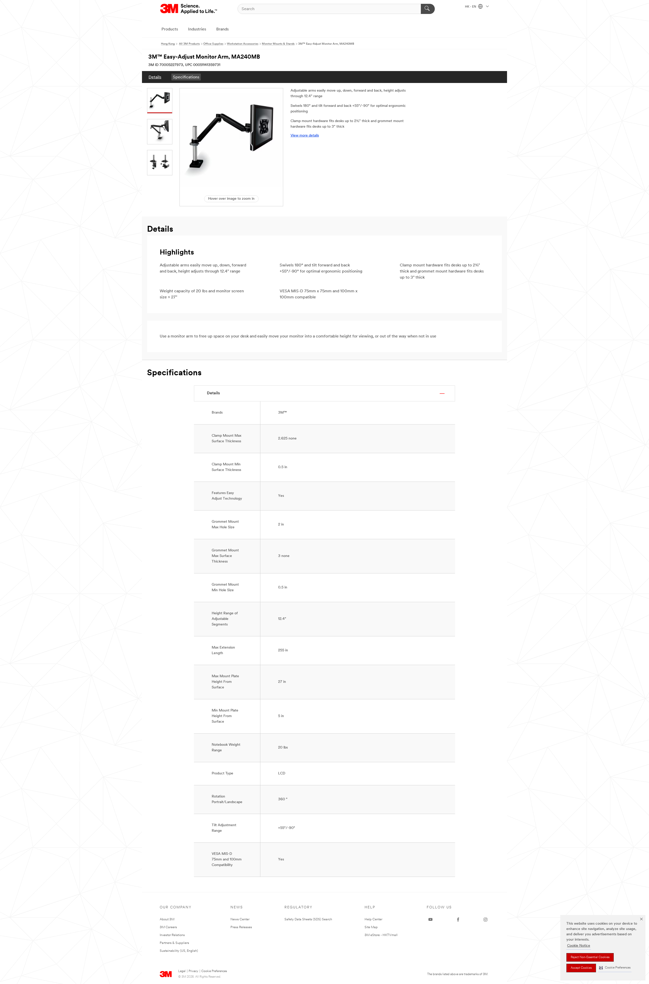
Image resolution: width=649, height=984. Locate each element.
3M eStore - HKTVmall (381, 935)
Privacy (193, 971)
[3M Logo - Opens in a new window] (189, 9)
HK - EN (471, 6)
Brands (222, 29)
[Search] (428, 9)
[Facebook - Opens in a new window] (458, 919)
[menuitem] (155, 77)
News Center (239, 919)
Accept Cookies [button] (581, 968)
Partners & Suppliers (174, 943)
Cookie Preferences (214, 971)
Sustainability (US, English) (179, 951)
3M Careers (168, 927)
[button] (615, 968)
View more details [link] (305, 136)
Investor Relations (172, 935)
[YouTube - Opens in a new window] (430, 919)
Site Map (371, 927)
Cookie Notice (578, 946)
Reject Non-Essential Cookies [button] (590, 957)
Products (169, 29)
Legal (182, 971)
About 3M (167, 919)
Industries (197, 29)
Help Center (373, 919)
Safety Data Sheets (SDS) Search (308, 919)
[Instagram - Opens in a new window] (485, 919)
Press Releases (241, 927)
